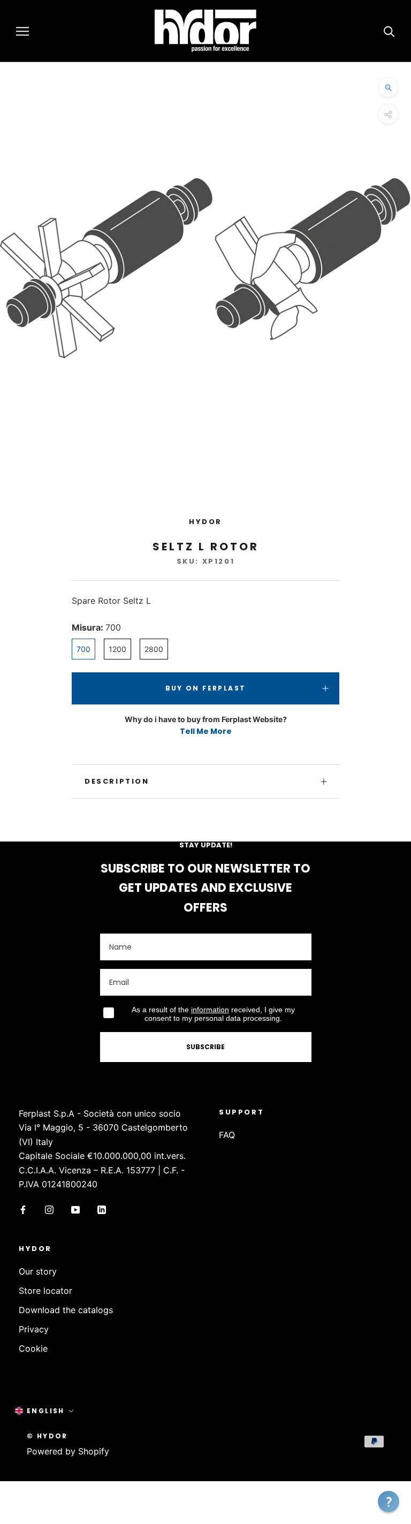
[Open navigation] (22, 31)
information (210, 1009)
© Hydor (47, 1435)
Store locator (45, 1290)
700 (83, 649)
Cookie (33, 1348)
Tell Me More (206, 731)
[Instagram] (49, 1209)
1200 (117, 649)
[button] (388, 1501)
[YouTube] (75, 1209)
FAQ (227, 1134)
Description (117, 781)
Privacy (34, 1329)
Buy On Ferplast (205, 688)
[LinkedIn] (101, 1209)
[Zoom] (388, 87)
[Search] (389, 30)
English (46, 1410)
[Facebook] (23, 1209)
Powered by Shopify (68, 1451)
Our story (38, 1271)
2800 (153, 649)
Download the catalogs (66, 1310)
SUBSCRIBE (205, 1046)
